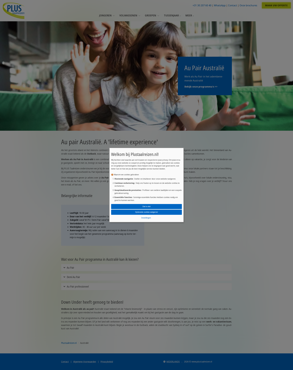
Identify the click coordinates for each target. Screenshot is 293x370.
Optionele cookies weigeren (146, 212)
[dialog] (146, 185)
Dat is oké (146, 206)
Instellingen (146, 218)
